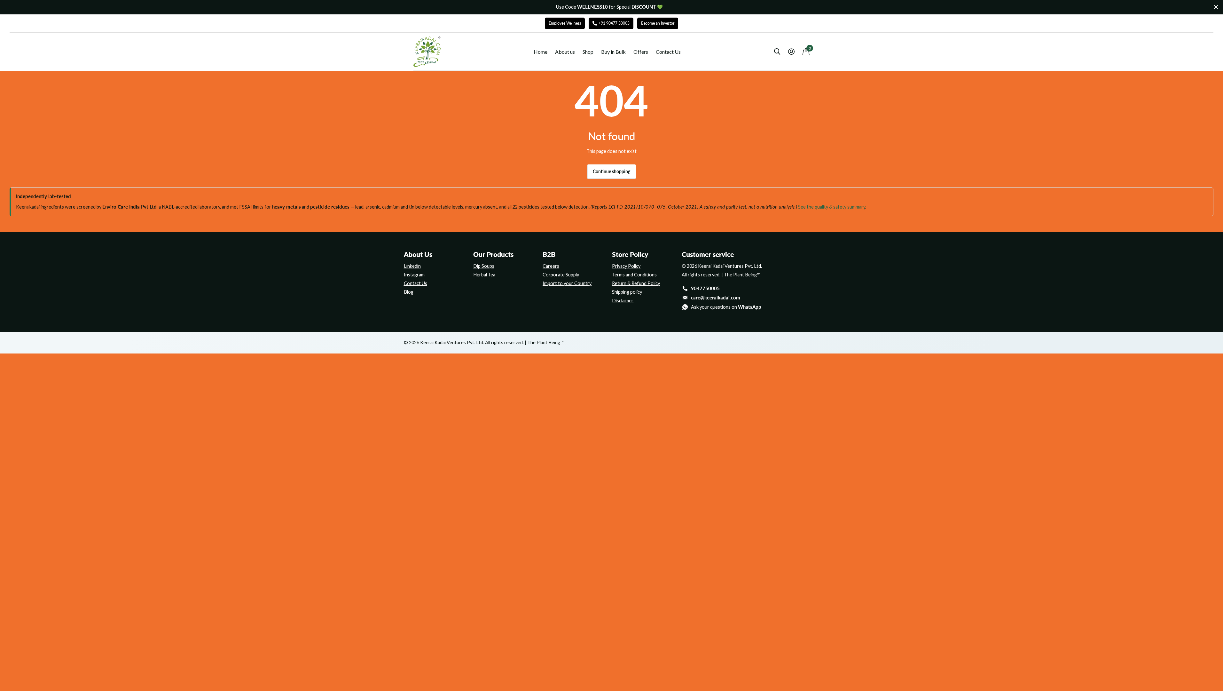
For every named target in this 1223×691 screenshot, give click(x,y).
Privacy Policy (626, 266)
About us (565, 52)
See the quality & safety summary (831, 207)
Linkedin (412, 266)
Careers (551, 266)
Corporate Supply (561, 274)
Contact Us (668, 52)
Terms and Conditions (634, 274)
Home (540, 52)
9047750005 (705, 288)
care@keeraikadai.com (715, 297)
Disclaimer (622, 300)
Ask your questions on (726, 307)
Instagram (414, 274)
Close (1216, 7)
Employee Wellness (565, 23)
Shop (588, 52)
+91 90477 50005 (614, 23)
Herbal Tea (484, 274)
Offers (640, 52)
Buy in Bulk (613, 52)
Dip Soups (483, 266)
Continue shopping (611, 171)
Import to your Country (567, 283)
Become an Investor (657, 23)
